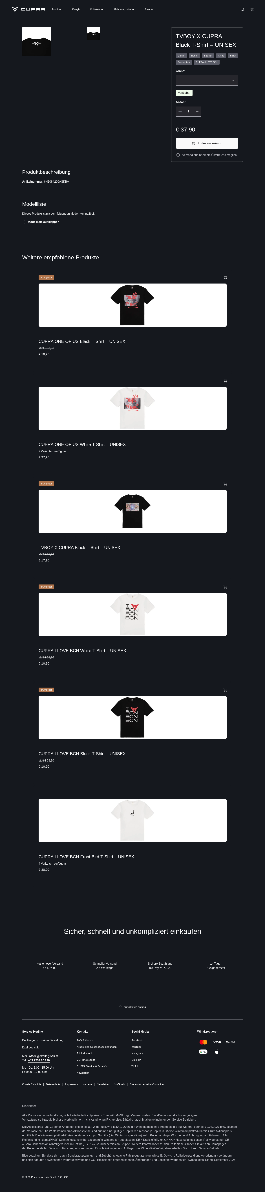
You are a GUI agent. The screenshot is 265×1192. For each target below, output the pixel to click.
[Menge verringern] (180, 111)
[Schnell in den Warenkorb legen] (225, 277)
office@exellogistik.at (43, 1056)
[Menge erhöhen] (197, 111)
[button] (36, 59)
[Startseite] (28, 9)
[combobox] (207, 80)
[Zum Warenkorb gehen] (252, 9)
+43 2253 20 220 (39, 1060)
